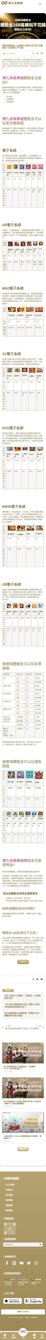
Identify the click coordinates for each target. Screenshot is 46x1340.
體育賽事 (9, 1210)
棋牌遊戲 (9, 1200)
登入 (23, 1337)
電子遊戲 (9, 1195)
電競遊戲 (9, 1205)
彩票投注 (9, 1190)
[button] (40, 4)
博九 (22, 1317)
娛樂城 (27, 1317)
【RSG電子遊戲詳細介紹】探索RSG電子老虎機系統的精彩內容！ (22, 1005)
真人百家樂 (10, 1185)
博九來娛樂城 (13, 78)
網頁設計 (35, 1317)
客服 (42, 1337)
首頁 (4, 1337)
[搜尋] (41, 1245)
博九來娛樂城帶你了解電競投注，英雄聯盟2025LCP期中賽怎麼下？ (19, 1068)
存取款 (14, 1337)
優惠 (34, 1337)
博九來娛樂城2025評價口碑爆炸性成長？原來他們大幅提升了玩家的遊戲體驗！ (22, 1102)
